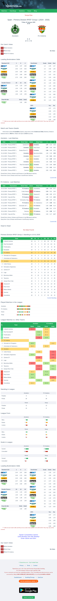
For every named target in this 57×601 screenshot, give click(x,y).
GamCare (40, 577)
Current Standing (51, 298)
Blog (35, 11)
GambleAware (18, 577)
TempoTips (28, 15)
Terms (28, 565)
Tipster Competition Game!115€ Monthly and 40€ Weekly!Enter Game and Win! (28, 536)
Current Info (53, 177)
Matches (4, 11)
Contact (35, 565)
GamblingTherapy (30, 577)
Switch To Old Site (28, 597)
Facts (29, 11)
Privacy (22, 565)
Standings (13, 11)
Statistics (22, 11)
